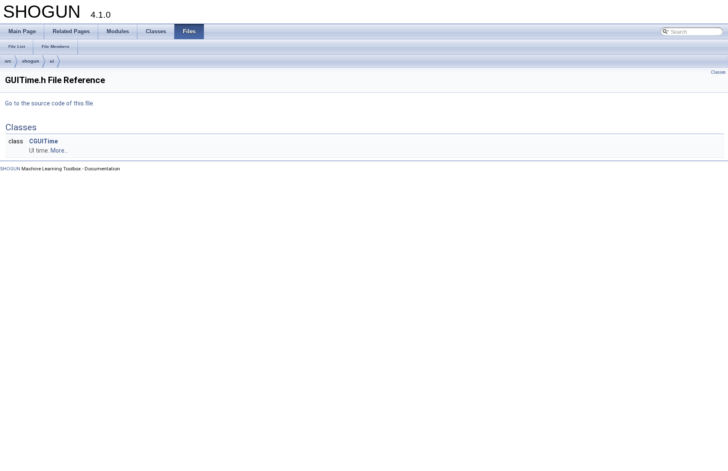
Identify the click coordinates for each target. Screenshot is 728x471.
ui (52, 61)
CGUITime (43, 141)
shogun (30, 61)
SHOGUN (10, 169)
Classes (718, 72)
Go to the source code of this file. (49, 103)
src (8, 61)
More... (59, 150)
